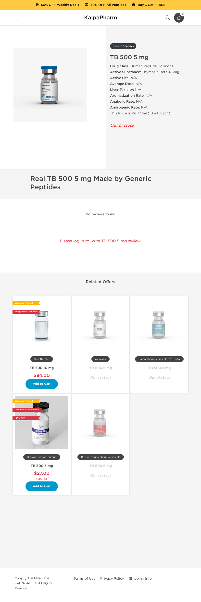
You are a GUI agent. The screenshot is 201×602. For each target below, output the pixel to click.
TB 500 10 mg (42, 368)
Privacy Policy (112, 578)
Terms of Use (84, 578)
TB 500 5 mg (100, 368)
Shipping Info (140, 578)
